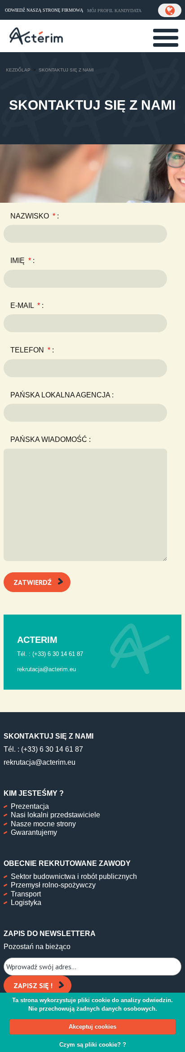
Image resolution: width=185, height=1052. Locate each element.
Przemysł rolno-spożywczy (53, 885)
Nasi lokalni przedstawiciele (55, 815)
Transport (26, 894)
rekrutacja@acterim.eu (39, 762)
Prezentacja (30, 806)
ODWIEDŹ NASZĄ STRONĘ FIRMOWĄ (44, 10)
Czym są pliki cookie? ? (92, 1044)
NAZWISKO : (34, 216)
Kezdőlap (18, 69)
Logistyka (26, 902)
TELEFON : (32, 350)
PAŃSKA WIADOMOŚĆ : (50, 439)
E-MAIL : (27, 305)
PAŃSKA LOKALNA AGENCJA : (62, 395)
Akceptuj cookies (92, 1026)
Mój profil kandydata (114, 10)
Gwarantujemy (34, 832)
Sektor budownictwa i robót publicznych (74, 876)
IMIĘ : (22, 260)
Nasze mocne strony (43, 824)
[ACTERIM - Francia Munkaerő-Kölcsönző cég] (36, 35)
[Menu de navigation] (165, 37)
